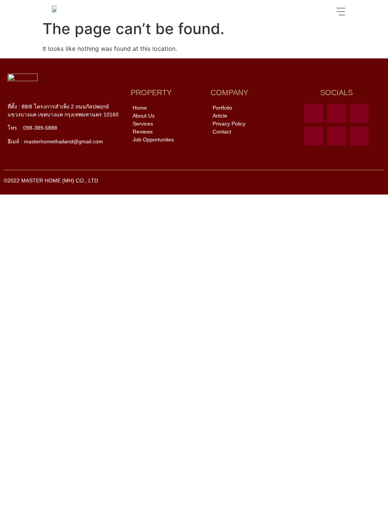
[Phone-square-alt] (313, 113)
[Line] (336, 113)
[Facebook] (359, 113)
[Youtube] (313, 136)
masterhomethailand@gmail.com (63, 141)
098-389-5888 (40, 128)
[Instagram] (359, 136)
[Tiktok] (336, 136)
